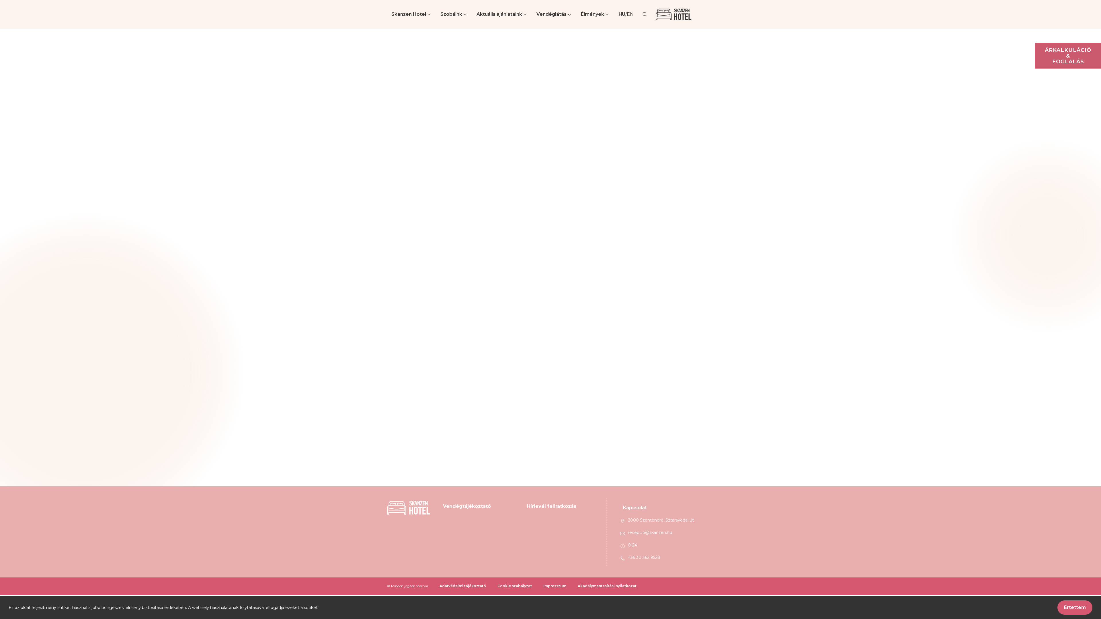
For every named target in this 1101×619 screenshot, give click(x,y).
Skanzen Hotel (408, 14)
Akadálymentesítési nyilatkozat (607, 586)
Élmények (592, 14)
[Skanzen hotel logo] (674, 14)
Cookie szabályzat (514, 586)
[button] (411, 14)
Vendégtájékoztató (467, 506)
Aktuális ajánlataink (499, 14)
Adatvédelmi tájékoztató (463, 586)
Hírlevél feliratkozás (551, 506)
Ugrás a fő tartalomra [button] (25, 2)
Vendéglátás (551, 14)
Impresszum (554, 586)
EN (630, 14)
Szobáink (451, 14)
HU (621, 14)
